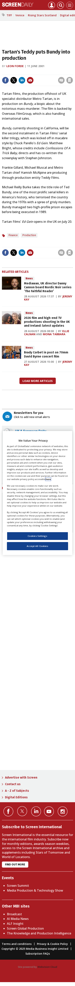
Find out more (15, 864)
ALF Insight (15, 923)
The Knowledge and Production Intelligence (39, 933)
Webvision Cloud (47, 967)
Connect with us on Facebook (8, 811)
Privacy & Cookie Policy (52, 944)
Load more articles (37, 381)
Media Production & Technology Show (35, 890)
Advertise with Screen (21, 777)
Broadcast (14, 914)
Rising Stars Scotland (42, 15)
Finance (13, 235)
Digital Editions (16, 797)
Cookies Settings (37, 535)
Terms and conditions (17, 944)
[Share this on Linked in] (21, 80)
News (29, 278)
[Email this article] (30, 80)
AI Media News (18, 919)
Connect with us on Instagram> (63, 811)
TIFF (9, 15)
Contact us (13, 784)
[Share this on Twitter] (13, 80)
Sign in (19, 72)
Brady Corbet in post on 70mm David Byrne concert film (46, 354)
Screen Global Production (25, 928)
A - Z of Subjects (17, 791)
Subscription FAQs (37, 953)
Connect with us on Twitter (22, 811)
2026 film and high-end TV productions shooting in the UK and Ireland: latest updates (47, 322)
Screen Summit (18, 885)
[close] (73, 72)
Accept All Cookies (37, 546)
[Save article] (69, 80)
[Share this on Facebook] (5, 80)
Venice (19, 15)
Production (29, 235)
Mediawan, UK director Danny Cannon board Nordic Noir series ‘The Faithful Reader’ (48, 287)
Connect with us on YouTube (49, 811)
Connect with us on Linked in (36, 811)
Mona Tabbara (54, 334)
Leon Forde (15, 66)
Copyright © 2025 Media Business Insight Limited (35, 949)
